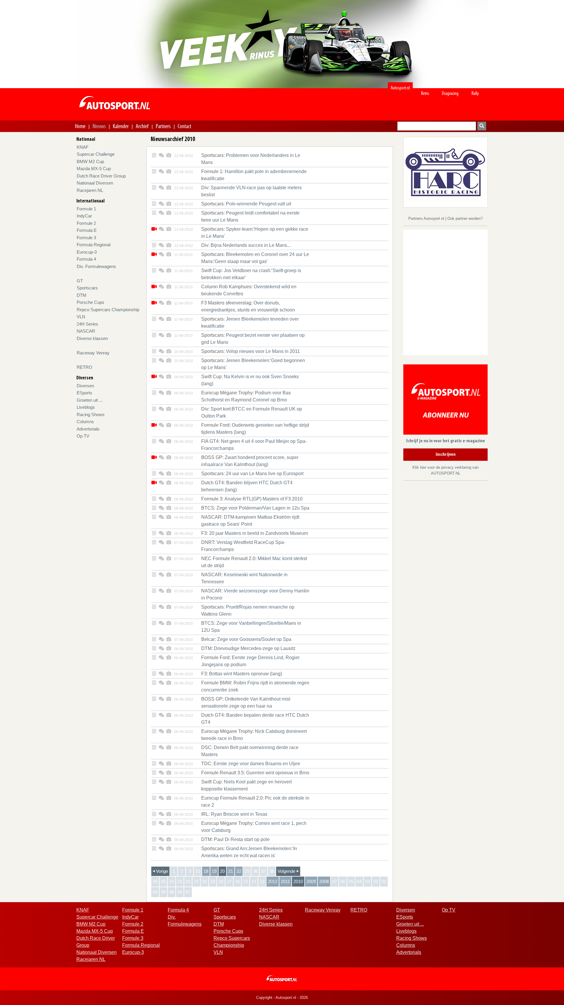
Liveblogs (86, 407)
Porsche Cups (90, 302)
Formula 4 (86, 259)
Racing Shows (91, 414)
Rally (475, 93)
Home (80, 126)
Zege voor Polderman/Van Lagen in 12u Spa (255, 507)
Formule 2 (86, 223)
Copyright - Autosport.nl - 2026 (282, 997)
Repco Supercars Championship (108, 309)
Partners (163, 126)
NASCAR (86, 331)
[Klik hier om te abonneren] (445, 400)
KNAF (82, 147)
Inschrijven (446, 454)
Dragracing (450, 93)
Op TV (83, 435)
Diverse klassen (92, 338)
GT (80, 280)
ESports (84, 392)
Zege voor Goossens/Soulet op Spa (246, 639)
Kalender (121, 126)
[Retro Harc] (445, 171)
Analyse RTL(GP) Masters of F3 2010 (252, 498)
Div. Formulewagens (96, 266)
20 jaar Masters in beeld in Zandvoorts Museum (254, 533)
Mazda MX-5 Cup (94, 168)
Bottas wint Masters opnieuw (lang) (241, 673)
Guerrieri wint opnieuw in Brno (255, 772)
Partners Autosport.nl (426, 218)
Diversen (85, 385)
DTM (81, 295)
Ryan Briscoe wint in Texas (234, 814)
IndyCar (84, 215)
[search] (481, 126)
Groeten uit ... (90, 400)
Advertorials (88, 428)
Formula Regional (93, 244)
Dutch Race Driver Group (101, 175)
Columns (85, 421)
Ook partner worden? (465, 218)
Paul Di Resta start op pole (235, 839)
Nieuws (99, 126)
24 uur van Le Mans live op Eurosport (252, 473)
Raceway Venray (93, 352)
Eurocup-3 (87, 251)
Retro (425, 93)
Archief (142, 126)
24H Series (87, 323)
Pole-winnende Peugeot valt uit (246, 203)
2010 (298, 881)
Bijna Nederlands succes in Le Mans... (246, 245)
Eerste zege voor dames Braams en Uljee (250, 763)
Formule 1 (86, 208)
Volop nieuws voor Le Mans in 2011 (250, 351)
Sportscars (87, 287)
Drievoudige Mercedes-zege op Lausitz (248, 648)
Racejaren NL (90, 190)
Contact (184, 126)
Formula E (87, 230)
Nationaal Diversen (95, 182)
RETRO (84, 367)
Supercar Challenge (96, 154)
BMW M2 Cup (90, 161)
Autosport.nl (400, 88)
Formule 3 (86, 237)
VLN (81, 316)
